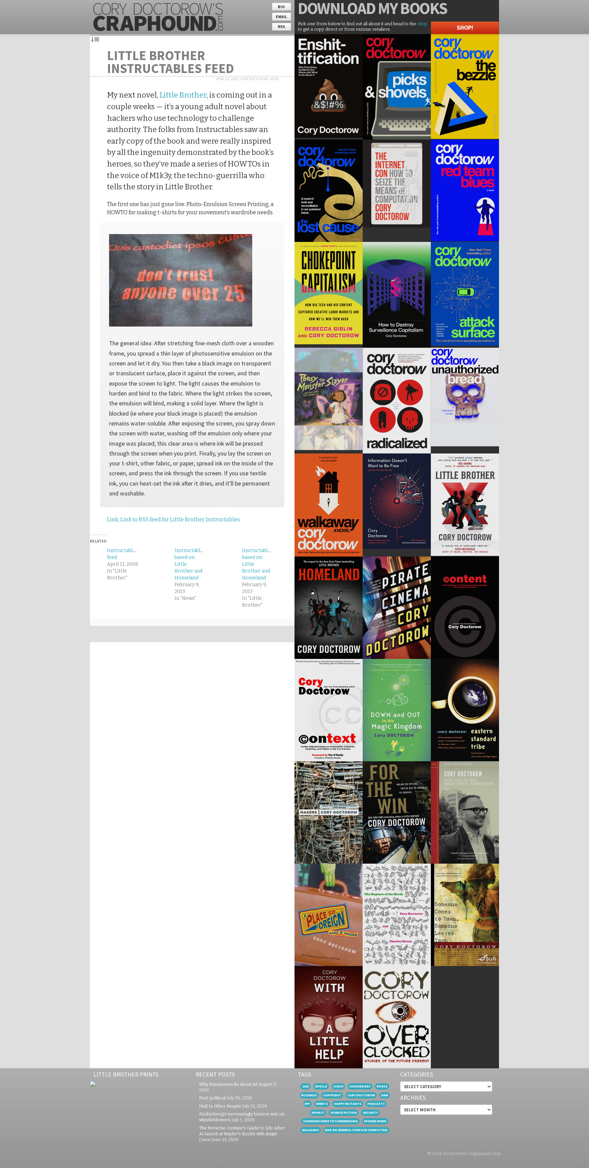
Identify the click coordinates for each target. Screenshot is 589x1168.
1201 (305, 1086)
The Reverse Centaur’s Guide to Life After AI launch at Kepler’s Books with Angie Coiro (242, 1133)
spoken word (375, 1121)
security (370, 1112)
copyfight (332, 1095)
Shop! (465, 27)
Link (112, 519)
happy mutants (347, 1103)
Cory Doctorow (253, 78)
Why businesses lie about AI (228, 1084)
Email (281, 16)
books (382, 1086)
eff (307, 1103)
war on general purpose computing (356, 1130)
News (274, 78)
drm (384, 1095)
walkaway (310, 1130)
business (309, 1095)
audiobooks (360, 1086)
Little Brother (183, 95)
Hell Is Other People (220, 1106)
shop (422, 23)
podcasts (376, 1103)
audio (338, 1086)
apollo (321, 1086)
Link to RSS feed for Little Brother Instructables (180, 519)
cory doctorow (361, 1095)
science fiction (343, 1112)
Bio (281, 6)
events (322, 1103)
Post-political (212, 1097)
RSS (281, 26)
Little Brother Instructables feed (170, 61)
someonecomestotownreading (330, 1121)
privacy (318, 1112)
